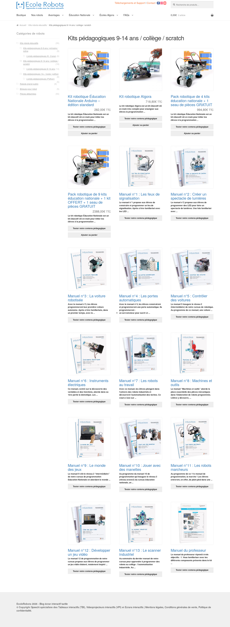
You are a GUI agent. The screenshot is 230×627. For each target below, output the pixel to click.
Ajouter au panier (89, 133)
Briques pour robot (28, 88)
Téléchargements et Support (130, 3)
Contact (151, 3)
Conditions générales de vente (181, 607)
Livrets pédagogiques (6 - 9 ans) (41, 56)
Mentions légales (154, 607)
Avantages (54, 15)
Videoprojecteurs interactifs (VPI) (103, 607)
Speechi (35, 607)
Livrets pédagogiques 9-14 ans (40, 68)
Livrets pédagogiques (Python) (40, 78)
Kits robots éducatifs (37, 25)
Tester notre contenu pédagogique (89, 126)
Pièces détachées (28, 93)
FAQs (126, 15)
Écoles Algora (107, 15)
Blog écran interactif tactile (54, 603)
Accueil (23, 25)
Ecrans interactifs (134, 607)
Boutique (21, 15)
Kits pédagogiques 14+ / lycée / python (41, 73)
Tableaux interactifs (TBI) (71, 607)
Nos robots (37, 15)
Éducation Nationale (79, 15)
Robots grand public (29, 83)
